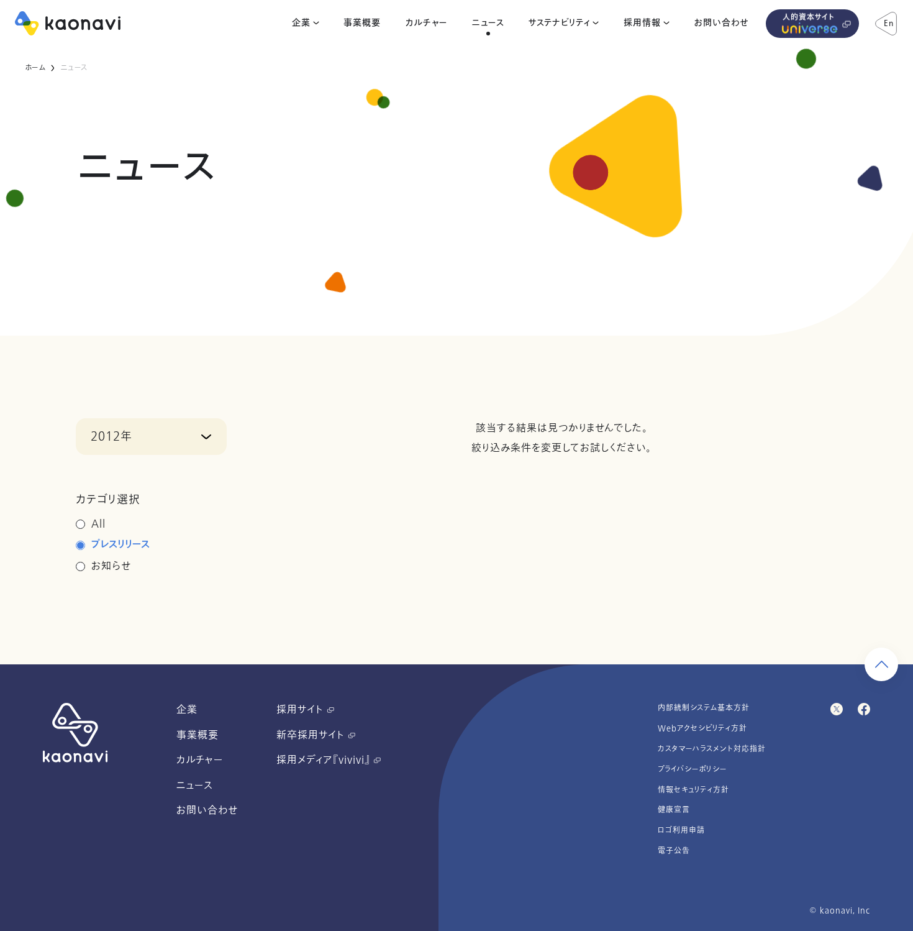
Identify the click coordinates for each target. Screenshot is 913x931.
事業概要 (362, 23)
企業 (301, 23)
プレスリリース (120, 545)
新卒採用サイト (312, 735)
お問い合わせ (721, 23)
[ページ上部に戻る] (881, 664)
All (98, 524)
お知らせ (111, 566)
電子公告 (674, 850)
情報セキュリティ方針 (693, 790)
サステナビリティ (559, 23)
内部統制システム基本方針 (704, 707)
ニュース (488, 23)
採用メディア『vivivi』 (324, 760)
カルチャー (426, 23)
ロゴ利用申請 (681, 830)
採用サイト (301, 709)
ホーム (35, 67)
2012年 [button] (111, 436)
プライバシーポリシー (692, 769)
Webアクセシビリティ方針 (702, 728)
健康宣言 (674, 809)
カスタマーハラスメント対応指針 (712, 748)
